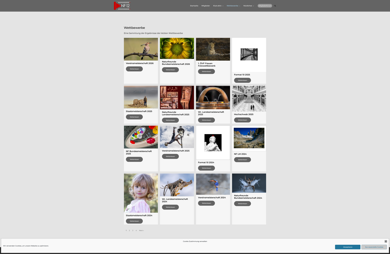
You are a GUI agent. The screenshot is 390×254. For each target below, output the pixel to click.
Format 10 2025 (242, 74)
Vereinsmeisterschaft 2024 (212, 197)
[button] (386, 241)
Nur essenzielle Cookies (374, 247)
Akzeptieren (347, 247)
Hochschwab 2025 (243, 114)
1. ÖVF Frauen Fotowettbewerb (206, 64)
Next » (141, 230)
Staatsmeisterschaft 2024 (139, 215)
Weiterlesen (134, 69)
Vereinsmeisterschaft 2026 (140, 63)
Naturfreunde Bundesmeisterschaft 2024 (248, 196)
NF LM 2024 (240, 154)
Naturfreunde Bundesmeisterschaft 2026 (176, 62)
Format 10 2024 (206, 162)
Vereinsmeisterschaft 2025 (176, 151)
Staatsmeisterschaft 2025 (139, 111)
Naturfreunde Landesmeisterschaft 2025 (175, 113)
